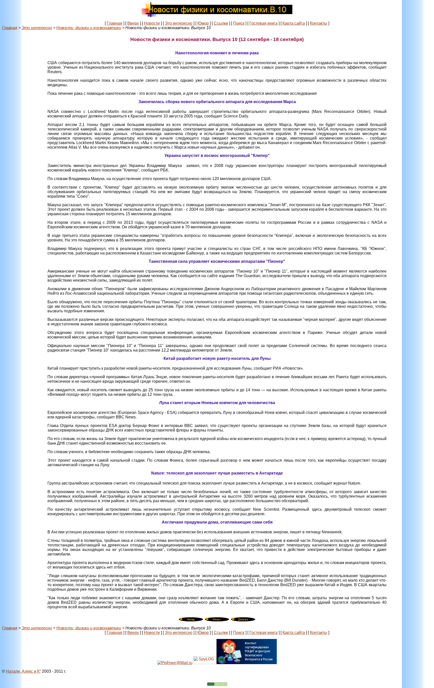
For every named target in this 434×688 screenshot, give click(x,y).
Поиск (238, 23)
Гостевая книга (263, 23)
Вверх (133, 23)
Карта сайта (294, 23)
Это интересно (178, 23)
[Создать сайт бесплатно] (217, 684)
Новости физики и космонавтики (88, 28)
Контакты (318, 23)
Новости (152, 23)
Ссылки (221, 23)
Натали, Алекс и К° (23, 671)
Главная (114, 23)
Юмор (203, 23)
